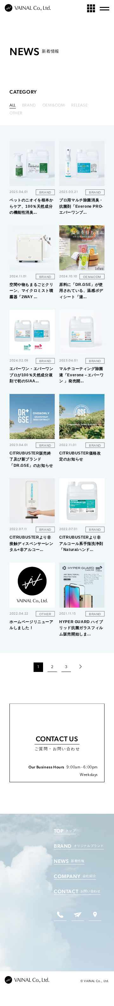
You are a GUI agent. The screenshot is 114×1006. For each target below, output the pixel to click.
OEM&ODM (53, 105)
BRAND (29, 105)
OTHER (16, 113)
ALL (13, 105)
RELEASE (79, 105)
